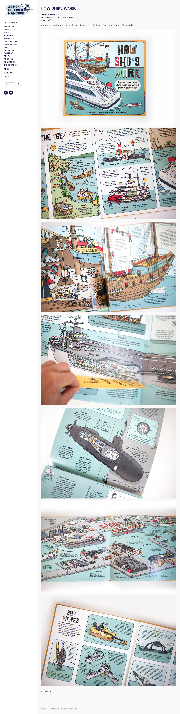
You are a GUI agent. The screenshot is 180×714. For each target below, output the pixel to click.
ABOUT (7, 68)
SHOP (6, 76)
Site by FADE (72, 709)
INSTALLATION (10, 44)
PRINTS (7, 56)
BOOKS (7, 32)
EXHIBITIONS (10, 38)
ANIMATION (9, 29)
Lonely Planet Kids (124, 25)
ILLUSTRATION (10, 41)
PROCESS (8, 59)
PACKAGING (10, 50)
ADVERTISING (10, 26)
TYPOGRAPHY (10, 65)
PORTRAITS (9, 53)
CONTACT (9, 72)
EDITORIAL (9, 35)
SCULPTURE (9, 62)
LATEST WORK (11, 22)
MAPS (6, 47)
